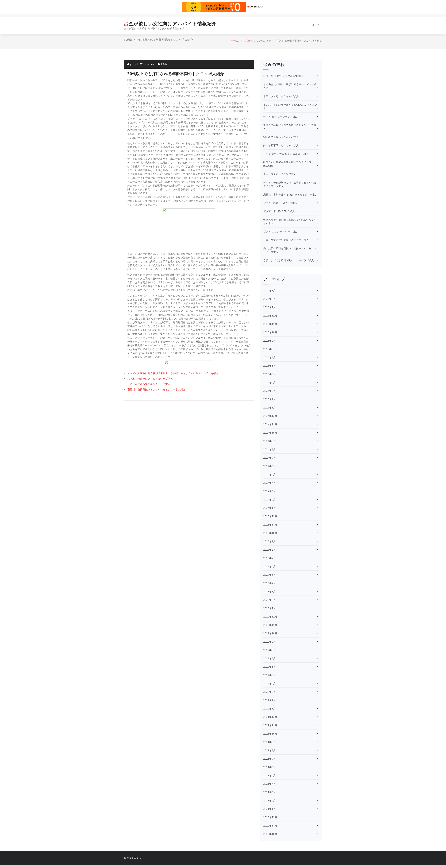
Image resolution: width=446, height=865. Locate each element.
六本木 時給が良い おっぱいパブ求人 (150, 378)
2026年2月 (269, 298)
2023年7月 (269, 558)
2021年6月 (269, 767)
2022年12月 (270, 616)
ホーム (316, 25)
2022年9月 (269, 641)
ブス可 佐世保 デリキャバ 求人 (280, 231)
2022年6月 (269, 666)
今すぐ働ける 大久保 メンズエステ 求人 (286, 153)
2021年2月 (269, 800)
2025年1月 (269, 407)
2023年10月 (270, 533)
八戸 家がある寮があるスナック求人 (148, 384)
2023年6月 (269, 566)
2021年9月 (269, 742)
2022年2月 (269, 700)
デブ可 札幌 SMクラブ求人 (280, 202)
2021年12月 (270, 717)
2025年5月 (269, 374)
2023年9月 (269, 541)
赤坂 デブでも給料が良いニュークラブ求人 (288, 260)
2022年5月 (269, 675)
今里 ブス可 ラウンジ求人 (279, 174)
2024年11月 (270, 424)
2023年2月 (269, 599)
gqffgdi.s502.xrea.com (142, 64)
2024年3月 (269, 491)
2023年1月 (269, 608)
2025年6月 (269, 365)
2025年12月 (270, 315)
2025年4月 (269, 382)
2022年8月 (269, 650)
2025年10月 (270, 332)
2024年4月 (269, 482)
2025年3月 (269, 390)
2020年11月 (270, 825)
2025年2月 (269, 399)
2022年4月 (269, 683)
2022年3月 (269, 691)
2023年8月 (269, 549)
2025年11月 (270, 324)
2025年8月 (269, 349)
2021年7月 (269, 758)
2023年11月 (270, 524)
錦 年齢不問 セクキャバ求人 (281, 145)
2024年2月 (269, 499)
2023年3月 (269, 591)
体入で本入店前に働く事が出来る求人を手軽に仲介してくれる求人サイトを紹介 (172, 373)
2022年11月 (270, 625)
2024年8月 (269, 449)
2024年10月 (270, 432)
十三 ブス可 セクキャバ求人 (281, 96)
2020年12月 (270, 817)
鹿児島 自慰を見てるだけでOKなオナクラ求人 (290, 194)
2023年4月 (269, 583)
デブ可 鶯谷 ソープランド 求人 (280, 116)
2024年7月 (269, 457)
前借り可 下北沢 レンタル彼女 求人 (283, 76)
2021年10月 (270, 733)
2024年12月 (270, 416)
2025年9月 (269, 340)
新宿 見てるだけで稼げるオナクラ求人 (286, 240)
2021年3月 (269, 792)
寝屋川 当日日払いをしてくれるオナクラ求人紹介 (156, 389)
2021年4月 (269, 783)
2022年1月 (269, 708)
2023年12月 (270, 516)
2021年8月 (269, 750)
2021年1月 (269, 808)
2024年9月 (269, 441)
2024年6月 (269, 466)
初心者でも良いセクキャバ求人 (281, 137)
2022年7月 (269, 658)
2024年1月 (269, 507)
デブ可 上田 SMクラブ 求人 (279, 211)
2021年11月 (270, 725)
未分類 (248, 40)
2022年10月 (270, 633)
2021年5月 (269, 775)
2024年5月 (269, 474)
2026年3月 (269, 290)
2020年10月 (270, 834)
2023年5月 (269, 574)
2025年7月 (269, 357)
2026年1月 (269, 307)
